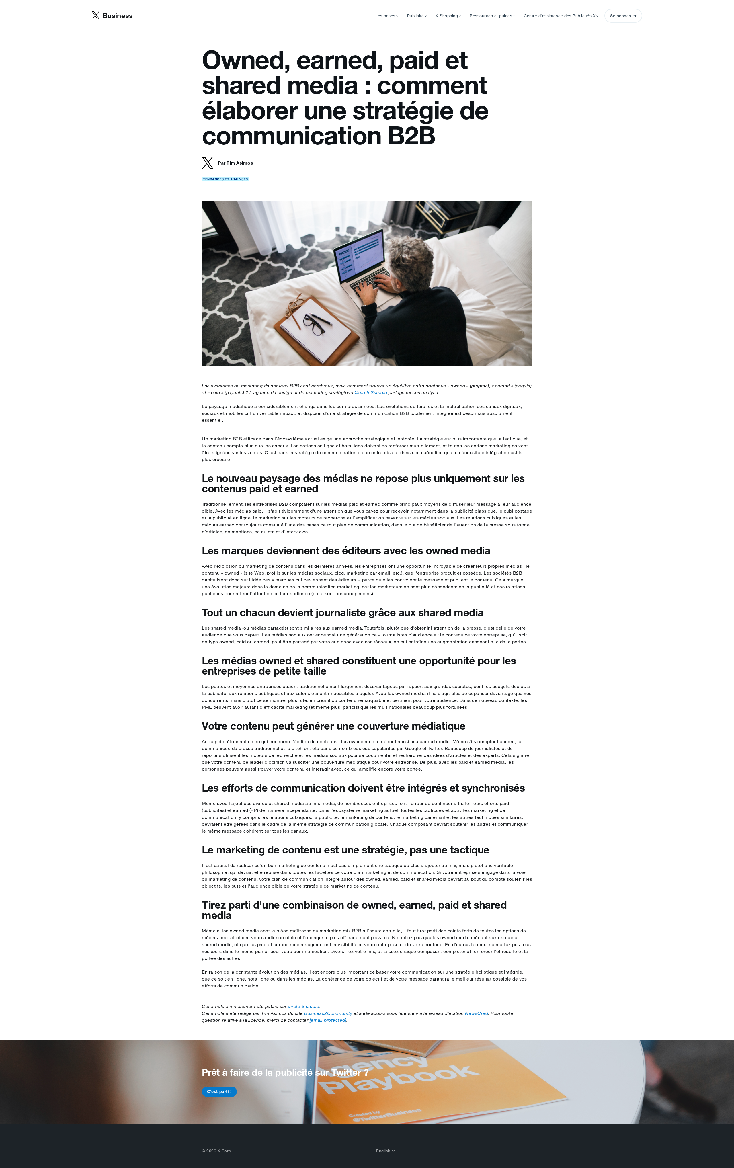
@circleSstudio (371, 392)
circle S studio (303, 1006)
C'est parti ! (219, 1091)
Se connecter (623, 15)
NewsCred (476, 1013)
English (384, 1150)
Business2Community (328, 1013)
